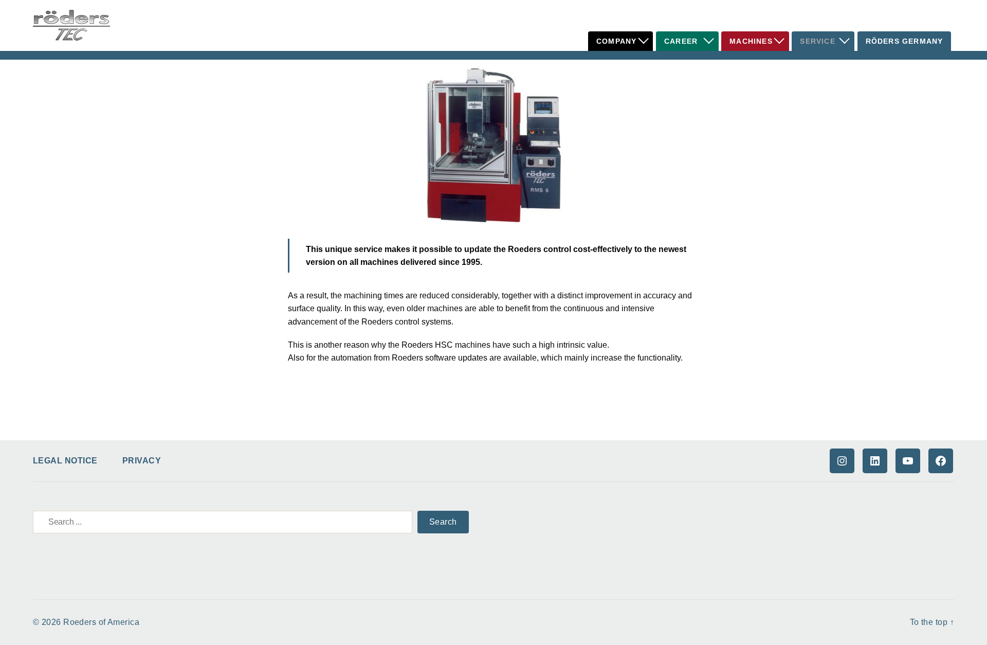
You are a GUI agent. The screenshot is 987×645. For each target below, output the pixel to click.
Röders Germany (904, 41)
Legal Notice (65, 460)
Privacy (141, 460)
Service (817, 41)
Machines (751, 41)
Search (443, 521)
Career (681, 41)
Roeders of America (101, 622)
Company (616, 41)
